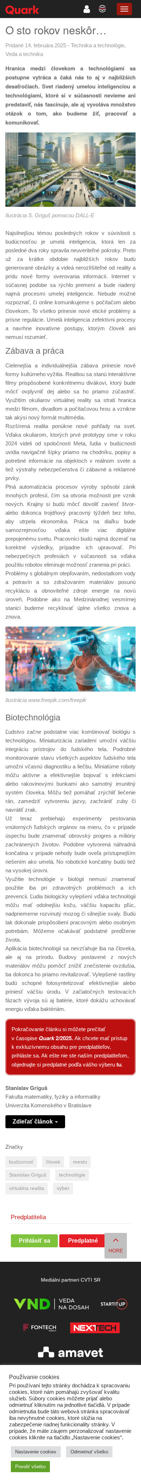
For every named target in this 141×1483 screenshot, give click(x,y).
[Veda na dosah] (51, 1305)
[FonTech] (39, 1329)
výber (63, 1188)
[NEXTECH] (94, 1329)
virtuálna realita (26, 1188)
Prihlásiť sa (34, 1241)
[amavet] (70, 1353)
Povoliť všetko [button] (30, 1466)
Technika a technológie (97, 45)
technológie (72, 1175)
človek (53, 1162)
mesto (80, 1162)
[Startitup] (114, 1305)
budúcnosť (21, 1162)
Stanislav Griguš (27, 1175)
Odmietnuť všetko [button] (89, 1451)
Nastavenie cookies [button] (35, 1451)
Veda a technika (24, 54)
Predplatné (83, 1241)
